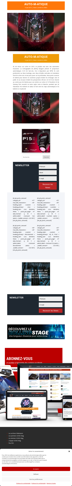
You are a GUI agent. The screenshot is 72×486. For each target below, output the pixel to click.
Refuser (36, 474)
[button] (69, 451)
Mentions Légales (51, 483)
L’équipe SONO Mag (15, 441)
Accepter (36, 469)
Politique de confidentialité (23, 483)
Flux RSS (11, 443)
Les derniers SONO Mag (16, 438)
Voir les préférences (36, 479)
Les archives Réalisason (16, 433)
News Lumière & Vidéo (40, 7)
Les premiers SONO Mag (16, 436)
